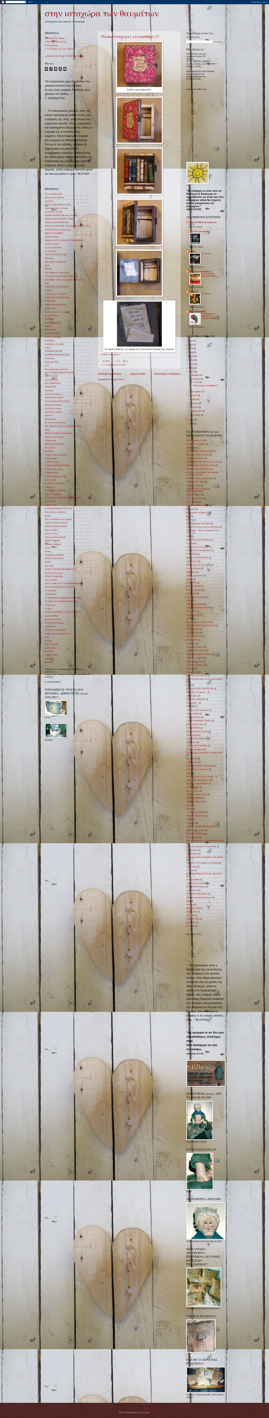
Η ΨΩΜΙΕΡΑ (50, 301)
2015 (191, 360)
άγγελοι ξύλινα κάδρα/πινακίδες (58, 204)
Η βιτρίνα (48, 290)
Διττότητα (193, 292)
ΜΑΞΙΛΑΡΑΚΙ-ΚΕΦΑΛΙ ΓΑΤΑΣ (57, 401)
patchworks (49, 659)
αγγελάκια (49, 201)
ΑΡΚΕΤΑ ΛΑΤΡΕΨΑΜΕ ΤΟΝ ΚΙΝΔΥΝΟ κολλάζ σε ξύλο (67, 226)
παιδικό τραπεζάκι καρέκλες (56, 523)
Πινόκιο (48, 551)
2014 (191, 364)
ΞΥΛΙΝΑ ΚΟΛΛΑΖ (52, 462)
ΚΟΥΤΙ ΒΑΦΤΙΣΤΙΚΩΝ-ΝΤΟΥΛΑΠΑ (59, 373)
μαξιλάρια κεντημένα (53, 405)
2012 (191, 372)
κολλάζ (48, 348)
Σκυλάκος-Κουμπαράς (54, 573)
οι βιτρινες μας (50, 505)
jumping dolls (50, 648)
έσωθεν (192, 251)
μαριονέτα (49, 415)
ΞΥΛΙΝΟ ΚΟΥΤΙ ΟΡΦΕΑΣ (55, 490)
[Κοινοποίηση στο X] (121, 361)
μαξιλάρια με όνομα (53, 408)
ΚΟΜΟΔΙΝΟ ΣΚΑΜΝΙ (53, 351)
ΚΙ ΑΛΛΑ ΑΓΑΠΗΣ (52, 333)
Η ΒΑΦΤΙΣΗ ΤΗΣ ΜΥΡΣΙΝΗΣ (57, 287)
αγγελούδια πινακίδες (54, 212)
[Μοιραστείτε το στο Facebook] (124, 361)
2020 (191, 345)
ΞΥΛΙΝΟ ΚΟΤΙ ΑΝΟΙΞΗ (54, 483)
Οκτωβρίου (196, 379)
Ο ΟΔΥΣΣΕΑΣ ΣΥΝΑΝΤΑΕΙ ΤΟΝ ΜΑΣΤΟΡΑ (63, 498)
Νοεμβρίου (195, 375)
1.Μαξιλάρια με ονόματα (55, 38)
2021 (191, 341)
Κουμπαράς (49, 358)
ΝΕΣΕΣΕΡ (49, 451)
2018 (191, 348)
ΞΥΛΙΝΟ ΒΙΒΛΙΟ (51, 473)
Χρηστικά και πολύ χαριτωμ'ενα (58, 634)
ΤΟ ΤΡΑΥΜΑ (206, 254)
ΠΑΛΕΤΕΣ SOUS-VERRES (56, 526)
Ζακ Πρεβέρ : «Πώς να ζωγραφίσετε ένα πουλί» (64, 280)
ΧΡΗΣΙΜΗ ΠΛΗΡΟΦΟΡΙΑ (55, 630)
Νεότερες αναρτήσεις (109, 373)
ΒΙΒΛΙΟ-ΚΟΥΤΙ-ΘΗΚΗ (54, 233)
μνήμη (47, 430)
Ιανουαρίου (196, 415)
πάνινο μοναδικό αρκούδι (55, 537)
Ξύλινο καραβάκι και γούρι (56, 476)
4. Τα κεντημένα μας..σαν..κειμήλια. (59, 49)
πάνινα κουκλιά (51, 533)
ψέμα (47, 637)
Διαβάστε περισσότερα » (111, 354)
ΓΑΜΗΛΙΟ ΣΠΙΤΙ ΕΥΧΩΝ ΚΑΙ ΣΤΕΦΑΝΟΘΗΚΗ (64, 240)
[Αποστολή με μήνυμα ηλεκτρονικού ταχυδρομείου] (116, 361)
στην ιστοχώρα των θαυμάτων (102, 13)
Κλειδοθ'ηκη (50, 340)
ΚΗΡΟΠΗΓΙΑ (50, 330)
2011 (191, 420)
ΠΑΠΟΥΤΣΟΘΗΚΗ (52, 541)
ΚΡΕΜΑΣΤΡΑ (50, 387)
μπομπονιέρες (50, 440)
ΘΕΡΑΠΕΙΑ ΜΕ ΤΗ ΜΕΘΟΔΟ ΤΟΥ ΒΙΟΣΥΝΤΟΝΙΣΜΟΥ (208, 316)
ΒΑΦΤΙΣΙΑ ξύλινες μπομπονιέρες (58, 230)
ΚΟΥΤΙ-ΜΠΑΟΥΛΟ (52, 383)
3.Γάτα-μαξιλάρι (51, 45)
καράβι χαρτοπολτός (53, 323)
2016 (191, 356)
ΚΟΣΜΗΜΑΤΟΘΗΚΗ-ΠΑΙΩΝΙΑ (57, 355)
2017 (191, 352)
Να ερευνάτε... (51, 448)
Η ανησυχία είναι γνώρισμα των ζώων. (209, 275)
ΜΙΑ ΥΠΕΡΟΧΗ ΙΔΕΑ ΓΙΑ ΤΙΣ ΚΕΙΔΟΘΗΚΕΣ (63, 426)
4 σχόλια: (107, 361)
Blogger (146, 1412)
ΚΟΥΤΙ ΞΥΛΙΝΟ (51, 376)
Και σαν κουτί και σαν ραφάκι (57, 312)
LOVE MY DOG (51, 655)
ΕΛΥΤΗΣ (48, 269)
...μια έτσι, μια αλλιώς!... (200, 231)
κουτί (47, 365)
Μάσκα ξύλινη (50, 419)
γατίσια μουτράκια (52, 244)
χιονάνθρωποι (50, 626)
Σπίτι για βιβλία (51, 580)
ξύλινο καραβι (50, 480)
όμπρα (47, 516)
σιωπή (191, 224)
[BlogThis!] (118, 361)
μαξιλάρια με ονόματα (54, 412)
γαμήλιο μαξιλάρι (52, 237)
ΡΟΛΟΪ (48, 562)
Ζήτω (47, 283)
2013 (191, 368)
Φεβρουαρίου (197, 411)
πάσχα (47, 548)
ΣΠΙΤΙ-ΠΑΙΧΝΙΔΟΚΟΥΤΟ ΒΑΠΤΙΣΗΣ (60, 587)
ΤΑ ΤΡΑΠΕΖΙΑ (50, 591)
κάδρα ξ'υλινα (50, 308)
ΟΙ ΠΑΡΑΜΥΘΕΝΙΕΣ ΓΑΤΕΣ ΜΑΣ (58, 508)
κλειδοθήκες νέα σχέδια (116, 365)
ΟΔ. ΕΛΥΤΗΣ (50, 501)
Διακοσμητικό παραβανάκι (55, 262)
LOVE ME (49, 651)
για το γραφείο (51, 251)
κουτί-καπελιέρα (51, 380)
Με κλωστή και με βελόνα (55, 423)
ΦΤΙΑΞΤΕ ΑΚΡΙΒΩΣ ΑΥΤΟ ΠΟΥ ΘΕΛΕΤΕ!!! (63, 612)
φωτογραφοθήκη (51, 616)
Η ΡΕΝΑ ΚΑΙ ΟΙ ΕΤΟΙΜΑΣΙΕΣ (57, 298)
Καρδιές (48, 326)
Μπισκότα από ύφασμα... (55, 437)
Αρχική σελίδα (137, 373)
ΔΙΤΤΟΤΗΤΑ (205, 294)
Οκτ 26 (197, 382)
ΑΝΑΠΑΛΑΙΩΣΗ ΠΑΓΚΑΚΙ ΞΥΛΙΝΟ (59, 219)
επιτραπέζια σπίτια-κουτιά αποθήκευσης (61, 276)
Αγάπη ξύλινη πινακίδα (54, 197)
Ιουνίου (194, 395)
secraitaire (49, 662)
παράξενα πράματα (53, 544)
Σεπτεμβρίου (196, 392)
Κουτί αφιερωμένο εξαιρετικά (56, 369)
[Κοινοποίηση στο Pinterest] (126, 361)
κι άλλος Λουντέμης (53, 337)
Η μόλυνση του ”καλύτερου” (56, 294)
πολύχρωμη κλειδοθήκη (54, 555)
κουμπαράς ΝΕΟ (52, 362)
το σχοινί (48, 609)
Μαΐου (194, 399)
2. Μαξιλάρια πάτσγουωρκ (56, 42)
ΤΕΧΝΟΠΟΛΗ (50, 594)
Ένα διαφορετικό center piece (57, 273)
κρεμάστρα (49, 390)
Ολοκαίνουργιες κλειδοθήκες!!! (130, 36)
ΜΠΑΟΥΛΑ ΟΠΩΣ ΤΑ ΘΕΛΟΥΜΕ (58, 433)
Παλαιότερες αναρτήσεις (167, 373)
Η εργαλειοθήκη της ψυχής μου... (203, 222)
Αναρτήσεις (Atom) (116, 379)
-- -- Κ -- (204, 234)
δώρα (47, 265)
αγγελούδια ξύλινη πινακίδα (56, 208)
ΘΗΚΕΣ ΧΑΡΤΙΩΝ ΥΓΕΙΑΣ (56, 305)
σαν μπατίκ (49, 566)
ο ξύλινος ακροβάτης (53, 494)
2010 (191, 424)
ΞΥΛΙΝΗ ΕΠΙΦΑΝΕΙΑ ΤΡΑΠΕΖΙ (57, 465)
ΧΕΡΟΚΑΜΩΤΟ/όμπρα (54, 623)
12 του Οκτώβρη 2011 (53, 194)
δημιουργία (49, 258)
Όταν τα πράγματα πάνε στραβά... (59, 519)
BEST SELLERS (52, 644)
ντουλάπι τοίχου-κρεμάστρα (56, 455)
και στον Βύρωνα (52, 315)
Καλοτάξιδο (49, 319)
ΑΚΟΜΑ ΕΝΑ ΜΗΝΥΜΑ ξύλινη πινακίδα (61, 215)
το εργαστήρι (50, 605)
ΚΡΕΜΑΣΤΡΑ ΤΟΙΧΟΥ (54, 398)
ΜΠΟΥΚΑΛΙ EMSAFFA (54, 444)
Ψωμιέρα (48, 641)
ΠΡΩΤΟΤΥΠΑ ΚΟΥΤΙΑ (54, 559)
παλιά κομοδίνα (51, 530)
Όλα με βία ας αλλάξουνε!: (56, 512)
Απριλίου (195, 403)
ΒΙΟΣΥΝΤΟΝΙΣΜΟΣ (197, 312)
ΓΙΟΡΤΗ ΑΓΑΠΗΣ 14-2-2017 (56, 255)
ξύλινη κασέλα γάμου (53, 469)
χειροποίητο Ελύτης (53, 619)
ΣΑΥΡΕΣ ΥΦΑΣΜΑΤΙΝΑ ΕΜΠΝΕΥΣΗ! (60, 569)
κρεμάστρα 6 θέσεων (53, 394)
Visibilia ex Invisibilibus (199, 272)
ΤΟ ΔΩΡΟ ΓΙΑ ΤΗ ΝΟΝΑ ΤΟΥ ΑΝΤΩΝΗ (61, 601)
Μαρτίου (195, 407)
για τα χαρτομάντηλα (53, 247)
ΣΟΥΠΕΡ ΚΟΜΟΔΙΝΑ (54, 576)
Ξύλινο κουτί (50, 487)
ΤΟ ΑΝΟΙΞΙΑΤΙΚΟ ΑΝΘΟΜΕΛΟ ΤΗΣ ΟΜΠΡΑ (63, 598)
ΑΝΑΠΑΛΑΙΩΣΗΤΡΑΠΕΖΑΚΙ (56, 222)
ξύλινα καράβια (51, 458)
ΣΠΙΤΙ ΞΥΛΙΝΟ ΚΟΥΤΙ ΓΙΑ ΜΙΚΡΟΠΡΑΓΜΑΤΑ (63, 584)
